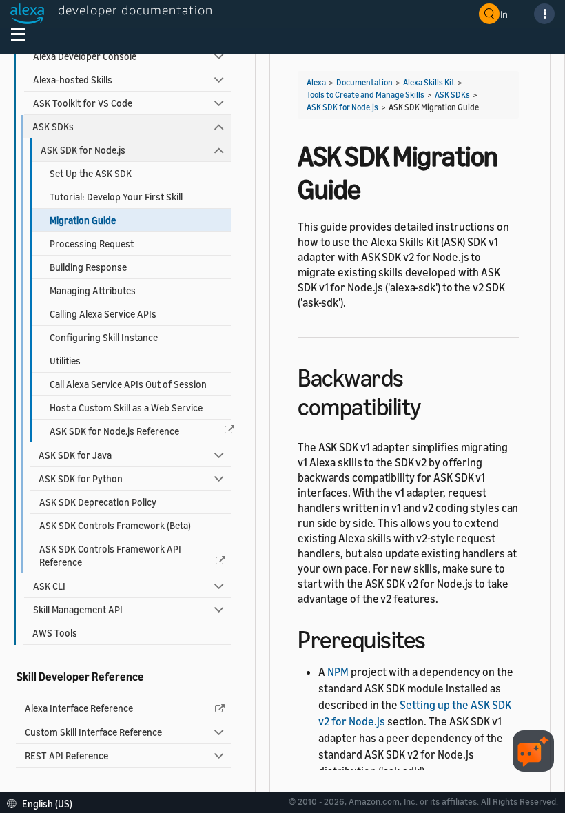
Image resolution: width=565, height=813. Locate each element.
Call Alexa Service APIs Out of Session (128, 384)
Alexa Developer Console (84, 56)
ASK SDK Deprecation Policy (97, 502)
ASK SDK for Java (75, 455)
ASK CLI (49, 586)
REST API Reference (66, 755)
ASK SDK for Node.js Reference (114, 431)
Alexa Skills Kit (429, 82)
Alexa (316, 82)
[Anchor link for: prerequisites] (438, 638)
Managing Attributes (93, 290)
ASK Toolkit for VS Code (82, 103)
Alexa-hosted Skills (72, 79)
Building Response (88, 267)
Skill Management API (78, 609)
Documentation (364, 82)
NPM (338, 672)
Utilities (65, 361)
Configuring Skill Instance (104, 337)
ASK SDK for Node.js (83, 150)
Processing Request (92, 243)
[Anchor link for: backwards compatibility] (433, 405)
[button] (43, 802)
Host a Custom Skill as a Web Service (126, 407)
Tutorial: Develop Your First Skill (116, 197)
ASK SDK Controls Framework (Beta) (115, 525)
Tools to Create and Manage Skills (365, 95)
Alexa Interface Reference (79, 708)
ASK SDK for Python (81, 478)
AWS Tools (54, 633)
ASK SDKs (53, 126)
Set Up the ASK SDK (91, 173)
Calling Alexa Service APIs (103, 314)
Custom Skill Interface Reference (93, 732)
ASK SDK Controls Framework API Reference (110, 555)
